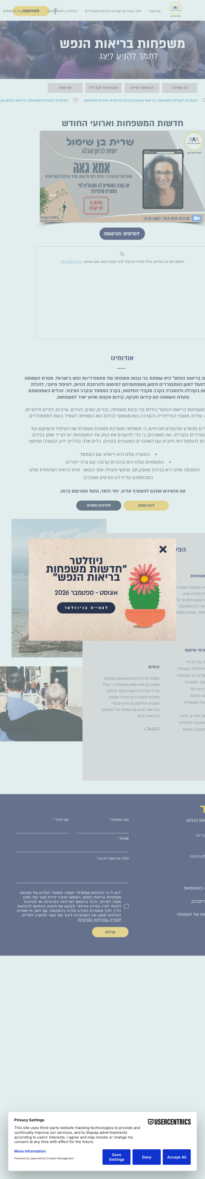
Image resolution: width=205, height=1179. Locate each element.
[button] (163, 549)
